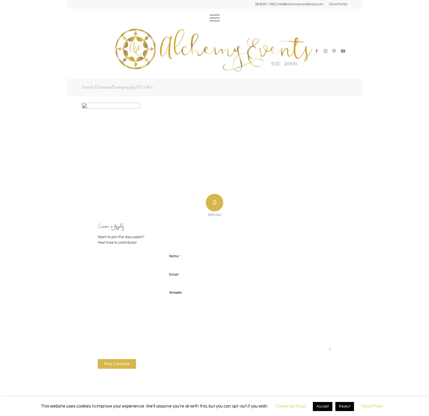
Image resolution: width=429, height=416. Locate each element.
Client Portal (338, 4)
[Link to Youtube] (343, 51)
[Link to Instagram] (325, 51)
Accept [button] (322, 406)
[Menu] (215, 16)
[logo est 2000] (214, 49)
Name (175, 256)
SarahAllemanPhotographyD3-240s (117, 87)
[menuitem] (336, 4)
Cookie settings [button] (290, 406)
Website (175, 292)
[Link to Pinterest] (334, 51)
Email (174, 274)
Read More (372, 406)
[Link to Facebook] (316, 51)
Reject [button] (344, 406)
